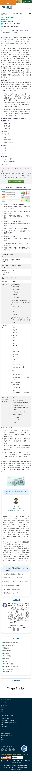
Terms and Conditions (7, 720)
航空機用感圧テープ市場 (10, 33)
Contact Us (4, 705)
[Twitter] (6, 750)
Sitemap (3, 742)
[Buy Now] (24, 1)
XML (2, 711)
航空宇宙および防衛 (22, 31)
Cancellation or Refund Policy (9, 722)
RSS (2, 709)
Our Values (4, 726)
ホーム (3, 31)
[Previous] (13, 629)
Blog (2, 740)
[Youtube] (14, 750)
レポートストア (11, 31)
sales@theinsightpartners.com (19, 765)
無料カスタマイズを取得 (16, 182)
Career (3, 707)
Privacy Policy (5, 718)
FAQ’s (2, 724)
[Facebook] (3, 750)
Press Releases (5, 734)
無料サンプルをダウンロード (8, 1)
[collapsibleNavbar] (29, 7)
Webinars (4, 738)
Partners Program (6, 736)
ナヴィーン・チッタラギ (16, 506)
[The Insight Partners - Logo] (7, 7)
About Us (3, 703)
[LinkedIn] (10, 750)
